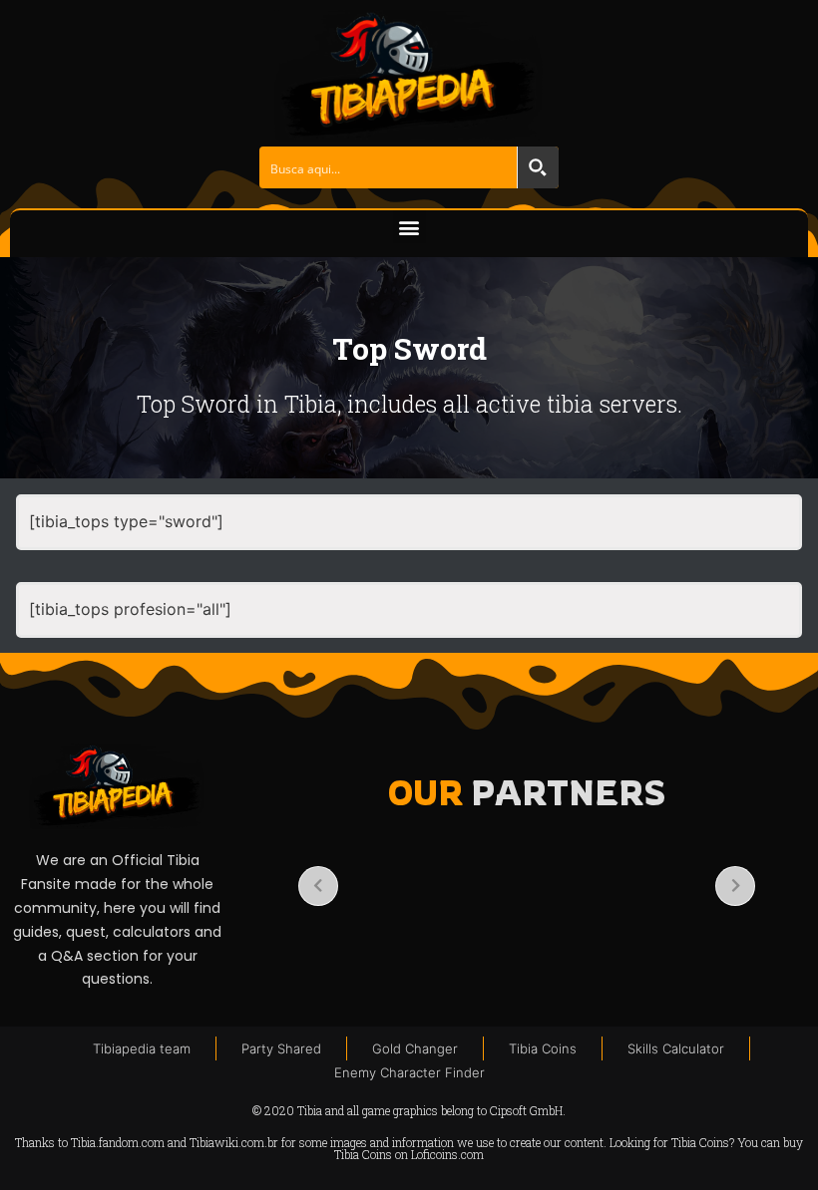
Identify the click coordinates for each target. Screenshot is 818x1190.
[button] (409, 226)
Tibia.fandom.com (118, 1142)
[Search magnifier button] (538, 167)
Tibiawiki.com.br (234, 1142)
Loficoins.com (447, 1154)
